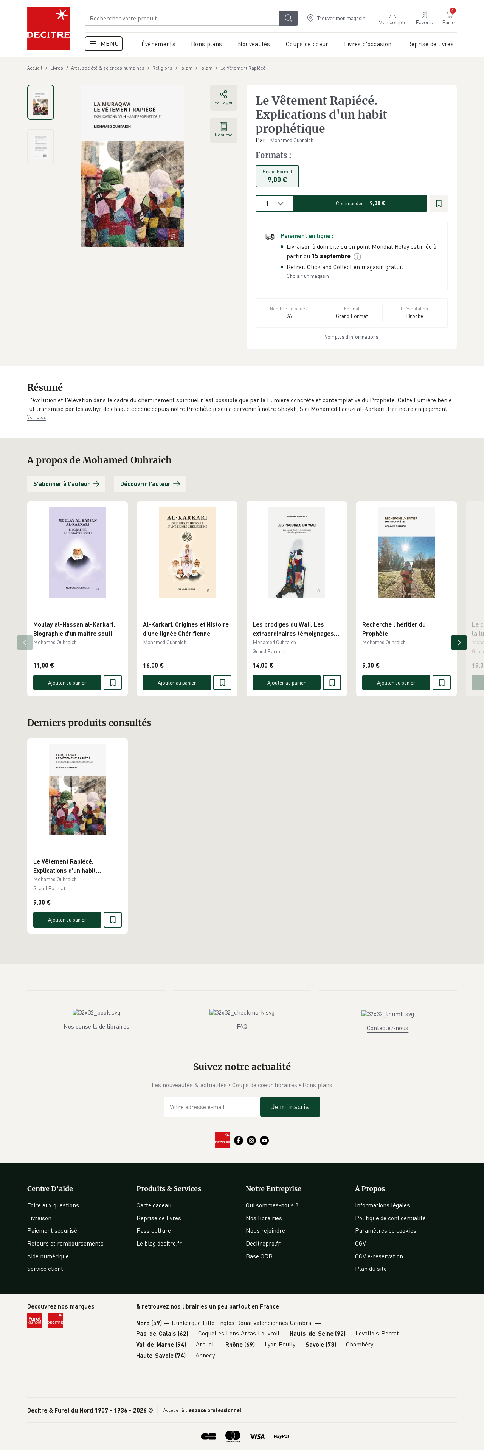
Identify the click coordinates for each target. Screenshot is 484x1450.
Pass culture (154, 1230)
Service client (45, 1268)
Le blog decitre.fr (159, 1243)
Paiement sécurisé (52, 1230)
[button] (242, 405)
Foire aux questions (53, 1205)
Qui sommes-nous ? (272, 1205)
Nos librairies (264, 1218)
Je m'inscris (290, 1106)
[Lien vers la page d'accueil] (48, 28)
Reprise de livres (159, 1218)
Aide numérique (48, 1256)
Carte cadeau (154, 1205)
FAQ (242, 1026)
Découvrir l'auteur (145, 483)
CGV (360, 1243)
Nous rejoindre (265, 1230)
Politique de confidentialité (390, 1218)
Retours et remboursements (65, 1243)
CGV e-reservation (379, 1256)
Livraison (39, 1218)
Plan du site (371, 1268)
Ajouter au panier (67, 682)
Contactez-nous (387, 1028)
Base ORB (259, 1256)
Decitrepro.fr (263, 1243)
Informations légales (382, 1205)
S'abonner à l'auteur (61, 483)
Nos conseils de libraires (96, 1026)
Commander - (360, 203)
